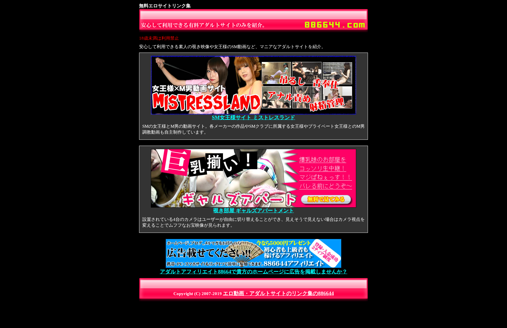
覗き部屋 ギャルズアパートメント (253, 210)
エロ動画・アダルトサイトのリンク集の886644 (278, 293)
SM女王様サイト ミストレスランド (253, 117)
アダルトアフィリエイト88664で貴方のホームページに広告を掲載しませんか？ (253, 272)
